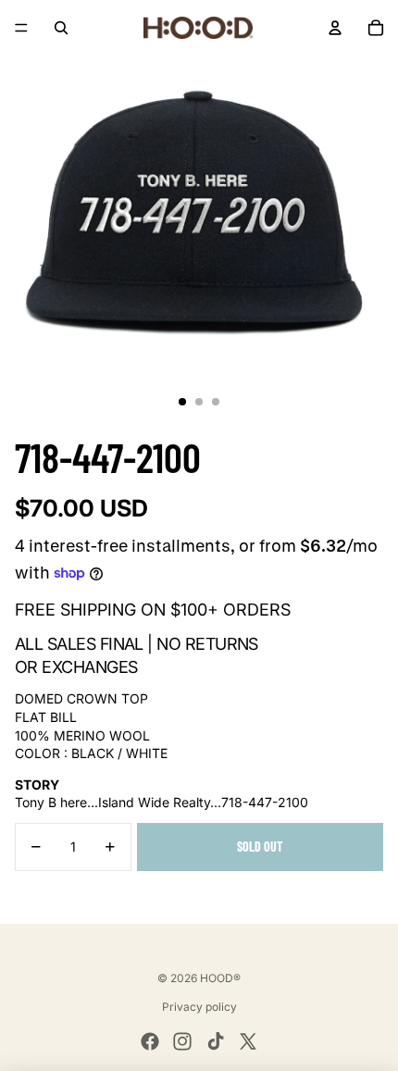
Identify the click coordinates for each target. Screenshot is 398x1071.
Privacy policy (199, 1007)
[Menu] (21, 27)
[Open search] (61, 27)
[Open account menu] (335, 27)
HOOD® (220, 978)
